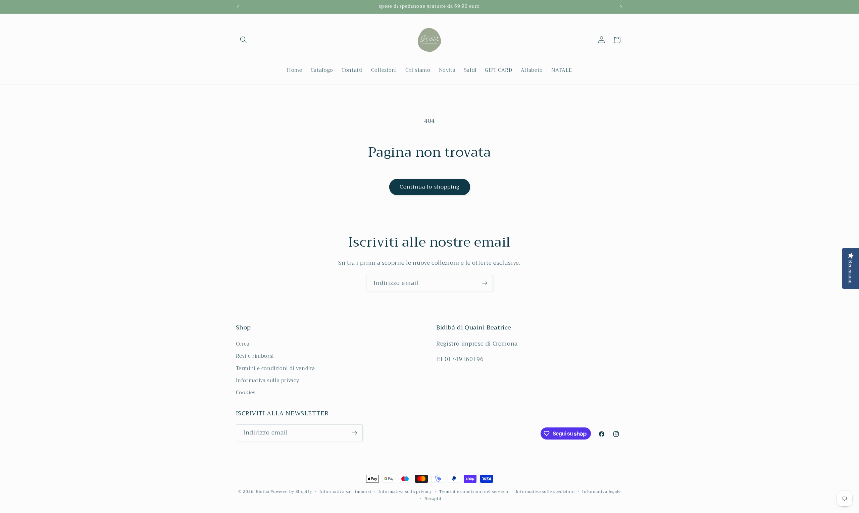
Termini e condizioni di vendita (275, 368)
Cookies (246, 392)
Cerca (243, 344)
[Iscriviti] (485, 283)
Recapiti (433, 499)
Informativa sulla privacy (267, 380)
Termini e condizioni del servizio (473, 492)
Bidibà (262, 491)
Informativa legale (601, 492)
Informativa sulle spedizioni (545, 492)
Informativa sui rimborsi (345, 492)
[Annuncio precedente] (238, 6)
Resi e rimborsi (255, 356)
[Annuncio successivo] (621, 6)
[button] (243, 40)
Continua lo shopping (429, 186)
